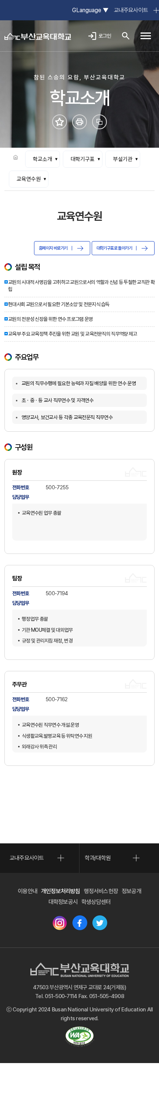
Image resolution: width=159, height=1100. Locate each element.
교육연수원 (29, 179)
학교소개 (42, 159)
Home (15, 157)
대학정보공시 (63, 901)
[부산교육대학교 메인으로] (37, 36)
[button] (146, 36)
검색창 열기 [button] (126, 36)
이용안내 (27, 891)
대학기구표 (83, 159)
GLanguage (90, 10)
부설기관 (122, 159)
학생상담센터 (96, 901)
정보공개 (131, 891)
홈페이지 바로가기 (53, 248)
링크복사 (99, 121)
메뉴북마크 (59, 121)
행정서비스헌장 (101, 891)
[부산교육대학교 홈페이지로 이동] (79, 970)
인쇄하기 (79, 121)
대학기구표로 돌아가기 (114, 248)
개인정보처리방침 (60, 891)
